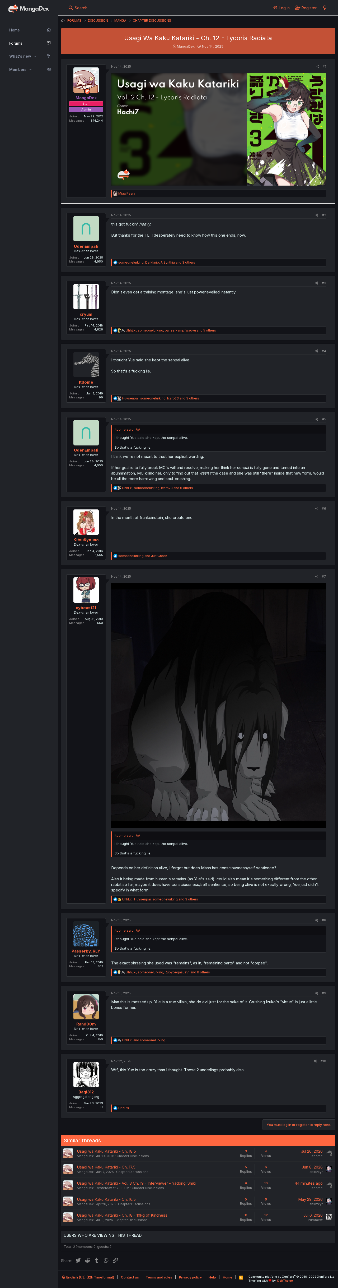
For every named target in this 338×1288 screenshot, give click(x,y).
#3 (324, 283)
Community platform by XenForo (291, 1276)
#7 (324, 576)
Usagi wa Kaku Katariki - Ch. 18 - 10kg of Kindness (122, 1215)
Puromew (315, 1220)
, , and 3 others (156, 262)
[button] (35, 56)
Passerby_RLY (86, 951)
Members (17, 69)
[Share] (317, 67)
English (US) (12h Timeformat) (89, 1277)
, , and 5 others (171, 330)
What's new (20, 56)
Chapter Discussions (133, 1156)
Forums (15, 43)
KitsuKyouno (86, 539)
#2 (324, 215)
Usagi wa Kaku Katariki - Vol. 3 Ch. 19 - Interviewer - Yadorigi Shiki (136, 1183)
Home (14, 30)
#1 (324, 66)
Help (212, 1277)
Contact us (130, 1277)
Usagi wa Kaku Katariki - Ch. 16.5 (106, 1199)
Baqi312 (86, 1091)
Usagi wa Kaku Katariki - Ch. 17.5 (106, 1167)
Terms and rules (159, 1277)
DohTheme (285, 1280)
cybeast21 (86, 607)
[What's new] (324, 7)
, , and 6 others (157, 488)
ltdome (86, 382)
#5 (324, 419)
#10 (323, 1061)
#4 (324, 351)
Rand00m (86, 1024)
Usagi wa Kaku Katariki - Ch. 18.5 (106, 1151)
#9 (324, 993)
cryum (86, 314)
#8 (324, 920)
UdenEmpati (86, 246)
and (142, 556)
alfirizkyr (316, 1172)
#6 (324, 508)
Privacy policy (190, 1277)
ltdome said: (124, 429)
